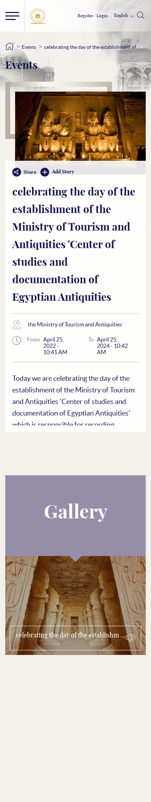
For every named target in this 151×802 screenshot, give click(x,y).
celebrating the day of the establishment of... (91, 47)
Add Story (63, 172)
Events (29, 47)
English (121, 15)
